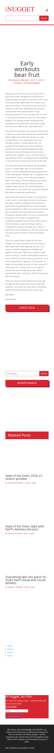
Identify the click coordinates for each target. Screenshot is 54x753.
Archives (9, 675)
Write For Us (10, 678)
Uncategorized (31, 83)
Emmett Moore (15, 587)
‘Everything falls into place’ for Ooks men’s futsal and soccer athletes (26, 580)
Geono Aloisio (15, 533)
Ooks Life (9, 690)
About (7, 672)
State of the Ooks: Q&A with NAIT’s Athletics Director (24, 527)
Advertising (10, 681)
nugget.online (20, 80)
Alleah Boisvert (15, 483)
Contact (8, 687)
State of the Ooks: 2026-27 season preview (23, 477)
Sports (18, 83)
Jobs (7, 684)
